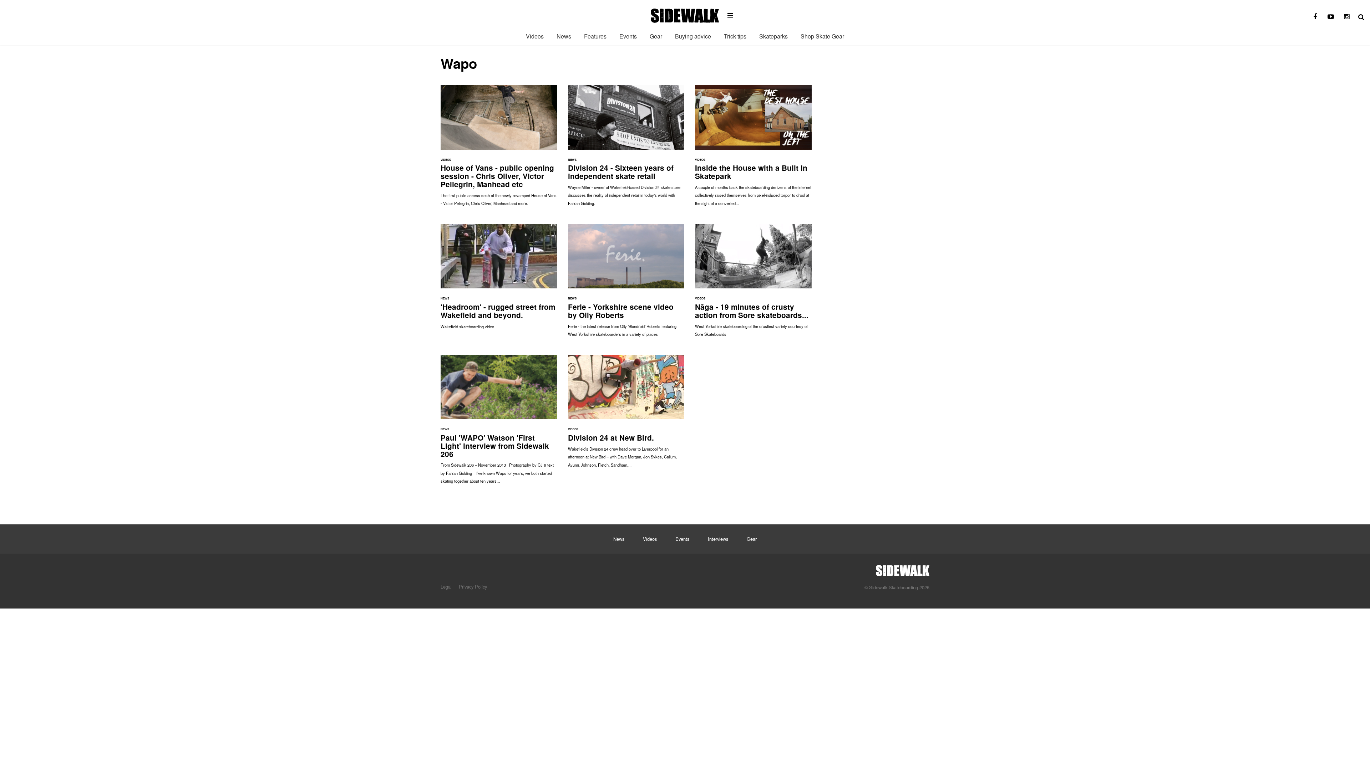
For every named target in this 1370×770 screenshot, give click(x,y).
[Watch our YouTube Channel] (1331, 17)
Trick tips (735, 36)
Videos (535, 36)
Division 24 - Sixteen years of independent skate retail (626, 149)
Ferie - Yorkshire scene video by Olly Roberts (626, 284)
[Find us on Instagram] (1346, 17)
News (564, 36)
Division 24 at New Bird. (626, 414)
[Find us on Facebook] (1315, 17)
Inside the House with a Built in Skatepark (753, 149)
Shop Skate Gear (822, 36)
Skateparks (773, 36)
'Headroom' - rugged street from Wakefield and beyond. (499, 280)
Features (595, 36)
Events (628, 36)
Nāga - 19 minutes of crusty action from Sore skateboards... (753, 284)
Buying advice (693, 36)
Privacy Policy (473, 586)
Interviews (718, 538)
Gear (656, 36)
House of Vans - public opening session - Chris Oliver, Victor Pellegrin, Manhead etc (499, 149)
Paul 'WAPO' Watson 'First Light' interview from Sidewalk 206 (499, 423)
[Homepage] (902, 569)
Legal (446, 586)
